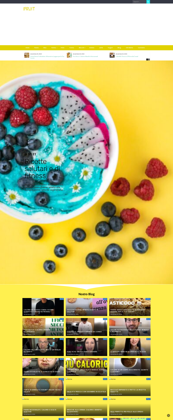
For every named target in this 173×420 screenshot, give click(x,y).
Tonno (71, 48)
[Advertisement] (86, 30)
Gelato (91, 48)
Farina (53, 48)
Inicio (27, 48)
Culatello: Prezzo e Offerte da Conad (127, 56)
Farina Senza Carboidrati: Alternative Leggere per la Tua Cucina (47, 57)
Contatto (141, 48)
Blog (119, 48)
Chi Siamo (129, 48)
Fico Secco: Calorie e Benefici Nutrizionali (85, 56)
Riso (44, 48)
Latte (101, 48)
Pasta (36, 48)
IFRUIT (29, 8)
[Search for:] (139, 1)
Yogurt (110, 48)
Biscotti (81, 48)
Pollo (62, 48)
